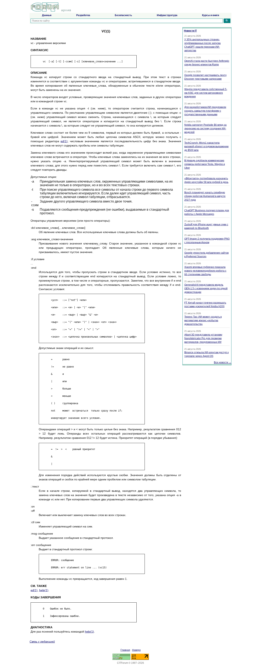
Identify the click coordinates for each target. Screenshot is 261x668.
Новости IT (190, 30)
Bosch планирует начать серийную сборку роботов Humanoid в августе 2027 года (205, 196)
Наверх (136, 650)
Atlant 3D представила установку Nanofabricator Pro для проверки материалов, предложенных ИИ (203, 338)
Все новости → (222, 362)
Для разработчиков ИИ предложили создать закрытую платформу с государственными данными (205, 111)
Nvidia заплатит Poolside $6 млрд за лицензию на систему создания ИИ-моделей (205, 128)
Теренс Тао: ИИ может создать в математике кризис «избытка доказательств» (203, 320)
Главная (125, 650)
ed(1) (64, 141)
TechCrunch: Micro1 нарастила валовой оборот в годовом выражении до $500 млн (206, 146)
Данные (47, 15)
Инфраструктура (167, 15)
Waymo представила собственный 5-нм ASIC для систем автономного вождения (205, 93)
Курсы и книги (210, 15)
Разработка (83, 15)
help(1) (43, 590)
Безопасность (123, 15)
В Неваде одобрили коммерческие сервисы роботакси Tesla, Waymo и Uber (204, 164)
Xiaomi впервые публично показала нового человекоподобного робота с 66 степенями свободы (205, 271)
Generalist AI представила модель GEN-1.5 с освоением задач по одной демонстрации (206, 288)
